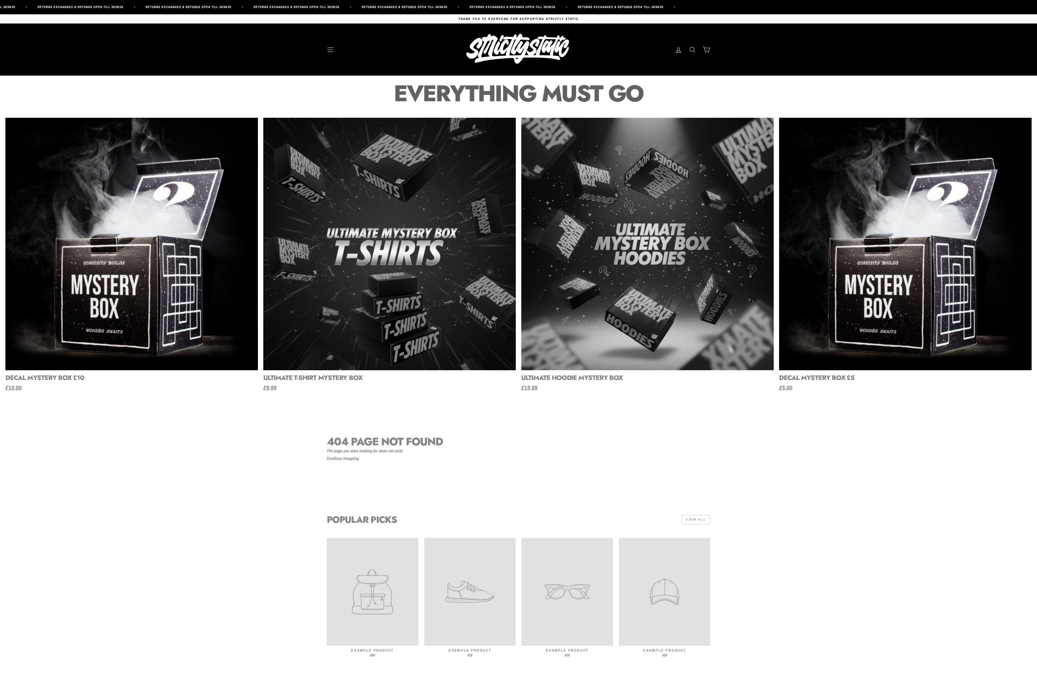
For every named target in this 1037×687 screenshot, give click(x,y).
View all (696, 519)
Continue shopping (343, 458)
